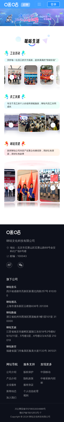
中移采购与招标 (48, 380)
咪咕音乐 (11, 286)
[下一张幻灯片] (52, 125)
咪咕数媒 (11, 312)
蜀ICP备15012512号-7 (30, 412)
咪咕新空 (11, 346)
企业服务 (11, 384)
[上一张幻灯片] (11, 125)
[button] (11, 187)
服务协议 (28, 384)
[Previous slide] (11, 77)
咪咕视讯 (11, 301)
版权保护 (28, 371)
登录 (53, 4)
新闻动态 (11, 391)
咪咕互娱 (11, 327)
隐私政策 (28, 378)
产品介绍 (11, 378)
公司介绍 (11, 371)
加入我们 (11, 397)
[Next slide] (52, 77)
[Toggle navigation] (39, 4)
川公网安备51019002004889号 (30, 408)
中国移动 (45, 371)
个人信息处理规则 (30, 393)
